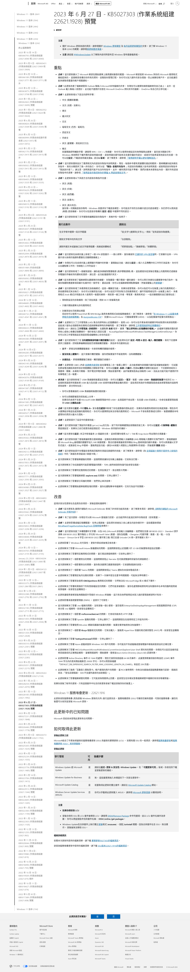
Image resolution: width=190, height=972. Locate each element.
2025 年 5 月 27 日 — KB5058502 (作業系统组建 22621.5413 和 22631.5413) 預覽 (32, 167)
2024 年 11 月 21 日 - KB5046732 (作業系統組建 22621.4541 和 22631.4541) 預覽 (32, 315)
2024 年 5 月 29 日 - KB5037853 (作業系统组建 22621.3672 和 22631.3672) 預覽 (32, 464)
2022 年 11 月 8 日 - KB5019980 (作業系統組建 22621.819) (30, 854)
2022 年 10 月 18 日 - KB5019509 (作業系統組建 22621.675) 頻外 (30, 875)
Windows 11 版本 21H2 (27, 909)
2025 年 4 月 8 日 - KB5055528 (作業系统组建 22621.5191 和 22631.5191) (32, 218)
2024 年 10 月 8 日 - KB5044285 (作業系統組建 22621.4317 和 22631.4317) (31, 352)
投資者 (156, 942)
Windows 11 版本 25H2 (27, 20)
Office (53, 3)
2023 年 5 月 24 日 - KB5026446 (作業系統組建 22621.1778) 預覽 (30, 727)
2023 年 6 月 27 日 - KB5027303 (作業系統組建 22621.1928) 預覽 (30, 705)
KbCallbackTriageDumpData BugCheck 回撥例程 (79, 525)
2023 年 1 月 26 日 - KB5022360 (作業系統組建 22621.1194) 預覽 (30, 810)
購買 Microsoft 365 (103, 3)
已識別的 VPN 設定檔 (144, 254)
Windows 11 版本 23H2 (27, 32)
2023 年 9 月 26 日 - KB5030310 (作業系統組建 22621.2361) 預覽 (30, 643)
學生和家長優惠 (73, 954)
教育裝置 (71, 934)
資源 (88, 3)
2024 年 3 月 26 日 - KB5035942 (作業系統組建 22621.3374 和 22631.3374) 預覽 (32, 514)
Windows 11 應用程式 (16, 954)
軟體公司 (128, 954)
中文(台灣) (16, 966)
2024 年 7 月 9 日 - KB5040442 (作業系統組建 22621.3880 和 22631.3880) (32, 426)
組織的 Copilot (14, 938)
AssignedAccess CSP (92, 317)
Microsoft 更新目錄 (141, 792)
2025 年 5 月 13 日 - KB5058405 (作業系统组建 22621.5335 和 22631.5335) (31, 179)
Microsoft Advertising (101, 950)
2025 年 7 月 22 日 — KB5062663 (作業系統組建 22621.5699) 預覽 (30, 101)
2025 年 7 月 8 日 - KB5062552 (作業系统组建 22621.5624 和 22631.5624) (32, 112)
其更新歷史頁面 (94, 49)
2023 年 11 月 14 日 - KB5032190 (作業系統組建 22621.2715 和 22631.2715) (31, 607)
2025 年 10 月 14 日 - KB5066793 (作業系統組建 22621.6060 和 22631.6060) (31, 55)
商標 (145, 967)
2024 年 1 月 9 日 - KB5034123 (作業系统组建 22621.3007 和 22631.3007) (32, 572)
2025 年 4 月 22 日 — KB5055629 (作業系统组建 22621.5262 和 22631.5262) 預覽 (32, 192)
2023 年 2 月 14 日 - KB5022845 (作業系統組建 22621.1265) (30, 799)
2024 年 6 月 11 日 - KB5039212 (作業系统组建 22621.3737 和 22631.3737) (31, 451)
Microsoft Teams (100, 959)
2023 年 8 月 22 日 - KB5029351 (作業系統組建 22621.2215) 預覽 (30, 665)
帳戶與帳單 (79, 3)
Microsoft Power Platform (133, 950)
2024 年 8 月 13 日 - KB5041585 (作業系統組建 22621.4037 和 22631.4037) (31, 402)
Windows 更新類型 (112, 46)
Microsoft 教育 (72, 930)
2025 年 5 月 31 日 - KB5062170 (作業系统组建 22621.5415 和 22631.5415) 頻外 (32, 153)
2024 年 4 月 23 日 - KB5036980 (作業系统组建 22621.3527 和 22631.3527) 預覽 (32, 489)
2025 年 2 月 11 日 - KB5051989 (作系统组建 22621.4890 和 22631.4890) (31, 267)
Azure (97, 938)
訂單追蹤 (42, 946)
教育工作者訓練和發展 (75, 950)
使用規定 (137, 967)
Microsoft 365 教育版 (74, 942)
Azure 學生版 (72, 959)
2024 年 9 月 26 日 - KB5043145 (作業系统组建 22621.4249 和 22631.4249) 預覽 (32, 365)
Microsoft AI (99, 930)
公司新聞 (156, 934)
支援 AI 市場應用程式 (132, 938)
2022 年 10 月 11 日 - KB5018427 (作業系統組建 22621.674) (30, 886)
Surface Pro (13, 930)
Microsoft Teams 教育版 (75, 938)
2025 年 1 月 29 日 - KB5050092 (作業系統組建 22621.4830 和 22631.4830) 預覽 (32, 280)
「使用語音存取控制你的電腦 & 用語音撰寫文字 (103, 172)
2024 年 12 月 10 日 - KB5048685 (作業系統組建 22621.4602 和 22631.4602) (31, 303)
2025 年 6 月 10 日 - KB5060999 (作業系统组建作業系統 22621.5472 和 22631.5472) (32, 139)
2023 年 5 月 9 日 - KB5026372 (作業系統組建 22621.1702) (32, 736)
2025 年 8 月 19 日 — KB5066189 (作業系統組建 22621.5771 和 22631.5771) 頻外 (32, 79)
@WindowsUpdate (82, 54)
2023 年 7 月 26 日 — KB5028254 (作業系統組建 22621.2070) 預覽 (30, 683)
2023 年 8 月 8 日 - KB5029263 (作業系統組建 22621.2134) (32, 674)
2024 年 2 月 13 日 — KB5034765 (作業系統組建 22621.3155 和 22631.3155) (31, 550)
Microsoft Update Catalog (139, 785)
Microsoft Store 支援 (46, 938)
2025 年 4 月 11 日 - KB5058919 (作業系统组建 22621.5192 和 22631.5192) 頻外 (32, 206)
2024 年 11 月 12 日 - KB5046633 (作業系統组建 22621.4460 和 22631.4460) (31, 327)
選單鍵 (159, 282)
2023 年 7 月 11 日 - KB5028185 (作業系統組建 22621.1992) (30, 694)
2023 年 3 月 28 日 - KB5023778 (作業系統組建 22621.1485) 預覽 (30, 767)
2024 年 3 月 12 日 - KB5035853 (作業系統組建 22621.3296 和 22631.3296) (31, 525)
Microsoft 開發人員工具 (132, 930)
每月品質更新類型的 (133, 46)
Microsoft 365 (43, 3)
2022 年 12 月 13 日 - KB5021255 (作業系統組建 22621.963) (30, 832)
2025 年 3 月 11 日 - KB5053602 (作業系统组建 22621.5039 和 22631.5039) (31, 242)
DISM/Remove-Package (118, 815)
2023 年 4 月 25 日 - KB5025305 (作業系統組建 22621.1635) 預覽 (30, 745)
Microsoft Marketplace (132, 946)
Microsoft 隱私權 (159, 938)
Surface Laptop (14, 934)
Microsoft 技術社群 (131, 942)
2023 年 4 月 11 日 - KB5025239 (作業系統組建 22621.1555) (30, 756)
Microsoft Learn (130, 934)
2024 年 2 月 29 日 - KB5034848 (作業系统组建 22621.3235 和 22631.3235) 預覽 (32, 538)
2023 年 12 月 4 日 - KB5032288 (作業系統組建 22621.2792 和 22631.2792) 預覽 (32, 596)
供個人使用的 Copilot (16, 942)
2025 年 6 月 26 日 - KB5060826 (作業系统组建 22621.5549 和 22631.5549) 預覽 (32, 125)
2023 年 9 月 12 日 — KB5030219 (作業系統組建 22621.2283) (30, 654)
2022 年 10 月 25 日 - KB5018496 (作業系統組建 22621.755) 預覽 (30, 864)
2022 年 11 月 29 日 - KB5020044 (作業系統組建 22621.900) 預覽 (30, 843)
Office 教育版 (72, 946)
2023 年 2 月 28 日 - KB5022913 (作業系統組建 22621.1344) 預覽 (30, 789)
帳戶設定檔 (43, 930)
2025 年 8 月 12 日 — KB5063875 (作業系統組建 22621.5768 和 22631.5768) (31, 91)
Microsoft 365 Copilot (102, 954)
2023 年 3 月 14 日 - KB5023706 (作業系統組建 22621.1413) (30, 778)
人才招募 (156, 930)
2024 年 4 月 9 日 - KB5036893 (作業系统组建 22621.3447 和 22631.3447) (32, 501)
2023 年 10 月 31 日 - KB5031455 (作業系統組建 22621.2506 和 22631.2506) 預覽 (32, 620)
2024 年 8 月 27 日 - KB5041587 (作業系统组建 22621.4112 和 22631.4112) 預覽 (32, 390)
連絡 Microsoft (118, 967)
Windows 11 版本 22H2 (27, 39)
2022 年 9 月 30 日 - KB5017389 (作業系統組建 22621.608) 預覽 (30, 897)
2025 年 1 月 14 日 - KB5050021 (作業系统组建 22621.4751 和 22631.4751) (31, 292)
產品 (60, 3)
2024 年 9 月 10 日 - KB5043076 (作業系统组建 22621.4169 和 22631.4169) (31, 377)
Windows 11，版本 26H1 (28, 14)
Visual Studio (129, 959)
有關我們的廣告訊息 (156, 967)
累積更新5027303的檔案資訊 (105, 840)
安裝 (100, 824)
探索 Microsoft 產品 (16, 950)
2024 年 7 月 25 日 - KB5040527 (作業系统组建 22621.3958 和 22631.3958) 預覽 (32, 414)
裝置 (68, 3)
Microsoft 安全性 (100, 934)
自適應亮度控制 (92, 365)
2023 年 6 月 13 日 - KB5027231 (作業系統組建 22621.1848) (30, 716)
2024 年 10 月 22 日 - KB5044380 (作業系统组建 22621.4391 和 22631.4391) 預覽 (32, 340)
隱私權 (129, 967)
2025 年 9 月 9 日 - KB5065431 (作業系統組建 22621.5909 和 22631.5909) (32, 66)
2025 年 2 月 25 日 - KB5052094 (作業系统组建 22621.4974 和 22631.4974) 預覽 (32, 255)
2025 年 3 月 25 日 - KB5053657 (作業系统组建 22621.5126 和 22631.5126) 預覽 (32, 230)
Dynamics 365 (99, 942)
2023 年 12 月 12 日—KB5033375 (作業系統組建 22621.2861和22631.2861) (30, 583)
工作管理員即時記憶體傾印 (148, 325)
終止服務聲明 (24, 47)
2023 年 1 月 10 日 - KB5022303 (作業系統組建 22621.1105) (30, 821)
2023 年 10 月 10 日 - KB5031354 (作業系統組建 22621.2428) (30, 632)
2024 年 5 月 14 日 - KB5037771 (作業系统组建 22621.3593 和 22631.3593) (31, 476)
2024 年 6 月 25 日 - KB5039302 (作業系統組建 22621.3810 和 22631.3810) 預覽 (32, 439)
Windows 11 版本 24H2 (27, 26)
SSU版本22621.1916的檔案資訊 (112, 845)
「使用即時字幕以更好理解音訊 (140, 158)
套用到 (58, 30)
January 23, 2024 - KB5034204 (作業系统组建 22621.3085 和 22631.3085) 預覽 (32, 561)
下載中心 (42, 934)
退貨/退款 (43, 942)
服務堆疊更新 (164, 740)
